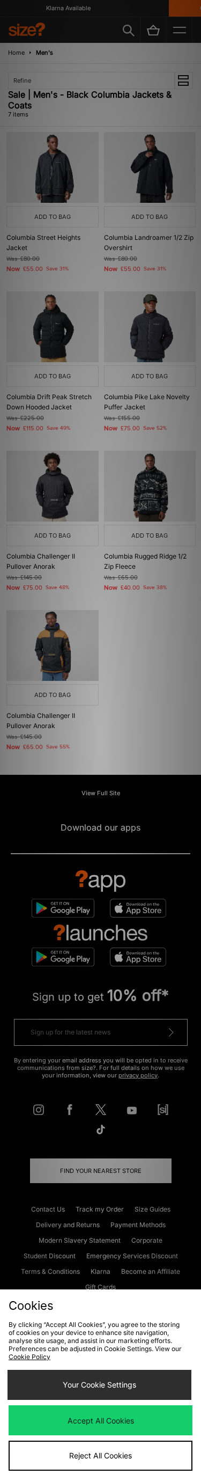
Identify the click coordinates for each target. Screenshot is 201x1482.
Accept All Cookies (101, 1420)
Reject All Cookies (100, 1455)
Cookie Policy (29, 1357)
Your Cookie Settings (99, 1384)
